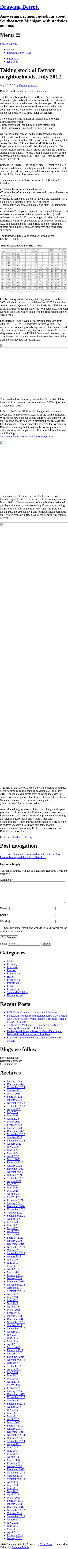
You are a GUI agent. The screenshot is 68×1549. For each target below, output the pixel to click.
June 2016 (12, 1375)
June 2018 (12, 1300)
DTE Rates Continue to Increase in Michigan (32, 1012)
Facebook (12, 58)
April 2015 (13, 1419)
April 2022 (13, 1156)
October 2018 (14, 1287)
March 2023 (13, 1121)
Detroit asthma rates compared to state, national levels (31, 854)
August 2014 (14, 1444)
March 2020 (13, 1234)
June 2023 (12, 1115)
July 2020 (12, 1221)
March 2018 (13, 1309)
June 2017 (12, 1337)
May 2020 (12, 1228)
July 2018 (12, 1297)
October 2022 (14, 1137)
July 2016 (12, 1372)
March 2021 (13, 1196)
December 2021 (16, 1168)
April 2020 (13, 1231)
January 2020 (14, 1240)
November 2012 (16, 1510)
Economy (12, 964)
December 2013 (16, 1469)
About (10, 49)
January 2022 (14, 1165)
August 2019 (14, 1256)
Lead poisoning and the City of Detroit (23, 857)
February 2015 (15, 1425)
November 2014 (16, 1434)
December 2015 (16, 1394)
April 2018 (13, 1306)
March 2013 (13, 1497)
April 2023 (13, 1118)
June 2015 (12, 1413)
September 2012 (16, 1516)
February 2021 (15, 1200)
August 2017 (14, 1331)
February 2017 (15, 1350)
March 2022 (13, 1159)
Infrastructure (14, 982)
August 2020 (14, 1218)
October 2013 (14, 1475)
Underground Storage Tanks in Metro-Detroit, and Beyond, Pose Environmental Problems (34, 1033)
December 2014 (16, 1431)
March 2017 (13, 1347)
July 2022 (12, 1146)
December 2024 (16, 1084)
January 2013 (14, 1503)
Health (10, 976)
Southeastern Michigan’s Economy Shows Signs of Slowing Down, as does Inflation (35, 1027)
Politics (11, 986)
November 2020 (16, 1209)
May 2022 (12, 1153)
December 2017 (16, 1319)
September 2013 (16, 1478)
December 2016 (16, 1356)
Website (4, 921)
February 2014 (15, 1463)
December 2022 (16, 1131)
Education (12, 967)
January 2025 (14, 1081)
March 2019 (13, 1272)
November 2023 (16, 1102)
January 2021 (14, 1203)
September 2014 (16, 1441)
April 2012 (13, 1532)
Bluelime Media (20, 1547)
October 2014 (14, 1438)
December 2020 (16, 1206)
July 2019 (12, 1259)
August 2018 (14, 1294)
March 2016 (13, 1384)
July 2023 (12, 1112)
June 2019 (12, 1262)
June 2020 (12, 1225)
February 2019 (15, 1275)
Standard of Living (22, 837)
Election (11, 970)
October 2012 (14, 1513)
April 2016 (13, 1381)
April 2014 (13, 1456)
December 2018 (16, 1281)
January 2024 (14, 1099)
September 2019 (16, 1253)
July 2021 (12, 1184)
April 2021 (13, 1193)
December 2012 (16, 1506)
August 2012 (14, 1519)
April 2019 (13, 1268)
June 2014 (12, 1450)
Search (3, 943)
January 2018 (14, 1315)
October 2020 (14, 1212)
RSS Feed (12, 61)
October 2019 (14, 1250)
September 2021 (16, 1178)
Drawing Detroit (19, 7)
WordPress (46, 1544)
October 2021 (14, 1174)
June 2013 (12, 1488)
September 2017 (16, 1328)
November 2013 (16, 1472)
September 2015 (16, 1403)
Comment (6, 879)
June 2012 (12, 1525)
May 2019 (12, 1265)
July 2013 (12, 1485)
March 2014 (13, 1460)
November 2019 (16, 1247)
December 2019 (16, 1243)
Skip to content (8, 43)
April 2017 (13, 1344)
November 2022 (16, 1134)
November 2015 (16, 1397)
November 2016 (16, 1359)
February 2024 (15, 1096)
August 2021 (14, 1181)
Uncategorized (15, 995)
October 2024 (14, 1090)
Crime (10, 960)
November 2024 (16, 1087)
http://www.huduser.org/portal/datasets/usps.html (26, 436)
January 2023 (14, 1128)
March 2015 (13, 1422)
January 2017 (14, 1353)
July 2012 (12, 1522)
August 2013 (14, 1481)
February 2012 (15, 1535)
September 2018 (16, 1290)
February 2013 (15, 1500)
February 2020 (15, 1237)
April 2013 (13, 1494)
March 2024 (13, 1093)
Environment (14, 973)
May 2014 (12, 1453)
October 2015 (14, 1400)
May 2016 (12, 1378)
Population (13, 989)
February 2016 (15, 1387)
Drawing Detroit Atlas (19, 52)
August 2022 (14, 1143)
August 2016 (14, 1369)
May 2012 (12, 1528)
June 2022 (12, 1149)
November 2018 (16, 1284)
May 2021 (12, 1190)
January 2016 (14, 1391)
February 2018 (15, 1312)
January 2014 (14, 1466)
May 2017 (12, 1340)
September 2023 (16, 1106)
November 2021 (16, 1171)
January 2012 (14, 1538)
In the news (13, 979)
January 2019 (14, 1278)
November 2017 (16, 1322)
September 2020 (16, 1215)
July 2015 (12, 1409)
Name (4, 908)
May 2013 (12, 1491)
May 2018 (12, 1303)
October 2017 (14, 1325)
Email (4, 914)
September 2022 (16, 1140)
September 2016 (16, 1366)
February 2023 (15, 1124)
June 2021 (12, 1187)
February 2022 (15, 1162)
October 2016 (14, 1362)
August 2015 (14, 1406)
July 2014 (12, 1447)
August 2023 (14, 1109)
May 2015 (12, 1416)
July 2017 (12, 1334)
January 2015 (14, 1428)
